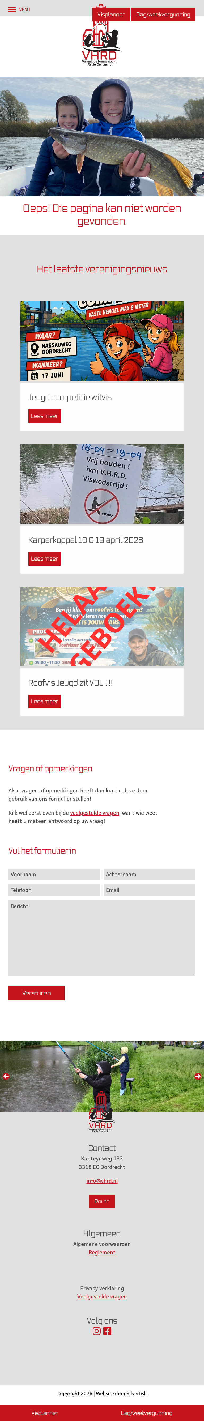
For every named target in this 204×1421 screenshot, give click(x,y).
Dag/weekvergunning (163, 14)
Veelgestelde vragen (102, 1296)
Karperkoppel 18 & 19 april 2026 (85, 540)
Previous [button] (6, 1076)
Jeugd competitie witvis (70, 397)
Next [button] (197, 1076)
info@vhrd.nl (102, 1180)
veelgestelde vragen (94, 812)
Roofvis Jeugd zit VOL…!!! (70, 683)
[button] (24, 9)
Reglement (102, 1252)
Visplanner (111, 14)
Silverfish (137, 1393)
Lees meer (44, 415)
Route (102, 1201)
